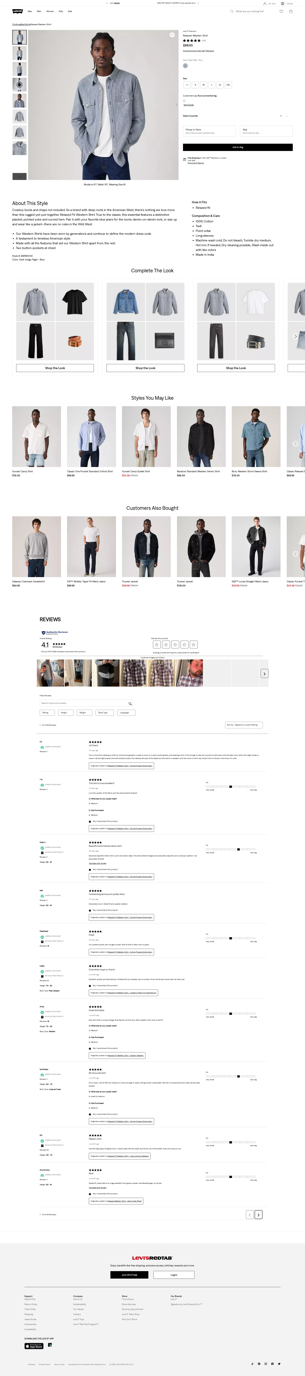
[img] (152, 1258)
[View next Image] (177, 105)
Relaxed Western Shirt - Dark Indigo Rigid (125, 1201)
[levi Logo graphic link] (17, 11)
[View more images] (20, 176)
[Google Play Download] (58, 1346)
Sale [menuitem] (70, 11)
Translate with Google (97, 863)
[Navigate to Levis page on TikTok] (252, 1364)
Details (117, 3)
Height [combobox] (64, 712)
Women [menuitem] (50, 11)
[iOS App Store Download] (34, 1346)
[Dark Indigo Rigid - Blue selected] (185, 66)
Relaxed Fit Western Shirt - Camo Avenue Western (128, 1156)
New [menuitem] (30, 11)
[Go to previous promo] (107, 3)
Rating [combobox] (45, 712)
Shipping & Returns (196, 163)
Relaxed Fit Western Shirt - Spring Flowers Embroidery (130, 766)
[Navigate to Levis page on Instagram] (265, 1364)
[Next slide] (295, 336)
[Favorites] (281, 11)
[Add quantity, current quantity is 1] (287, 116)
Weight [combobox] (82, 712)
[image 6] (108, 177)
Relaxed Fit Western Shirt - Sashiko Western (126, 1055)
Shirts (27, 24)
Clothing (16, 24)
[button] (188, 105)
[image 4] (101, 177)
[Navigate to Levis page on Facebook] (272, 1364)
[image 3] (98, 177)
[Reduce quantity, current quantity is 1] (275, 116)
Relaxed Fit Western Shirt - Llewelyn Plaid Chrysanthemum (132, 993)
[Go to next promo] (198, 3)
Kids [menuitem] (61, 11)
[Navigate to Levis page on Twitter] (279, 1364)
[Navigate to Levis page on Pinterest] (259, 1364)
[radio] (187, 84)
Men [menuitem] (39, 11)
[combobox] (246, 725)
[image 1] (91, 177)
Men (22, 24)
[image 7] (111, 177)
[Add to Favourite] (172, 35)
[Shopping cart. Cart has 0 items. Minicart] (291, 11)
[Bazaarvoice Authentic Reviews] (55, 632)
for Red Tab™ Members (198, 51)
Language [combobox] (124, 712)
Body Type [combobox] (102, 712)
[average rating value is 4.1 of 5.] (192, 40)
